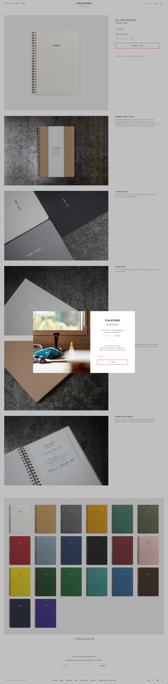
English (117, 336)
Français (108, 336)
